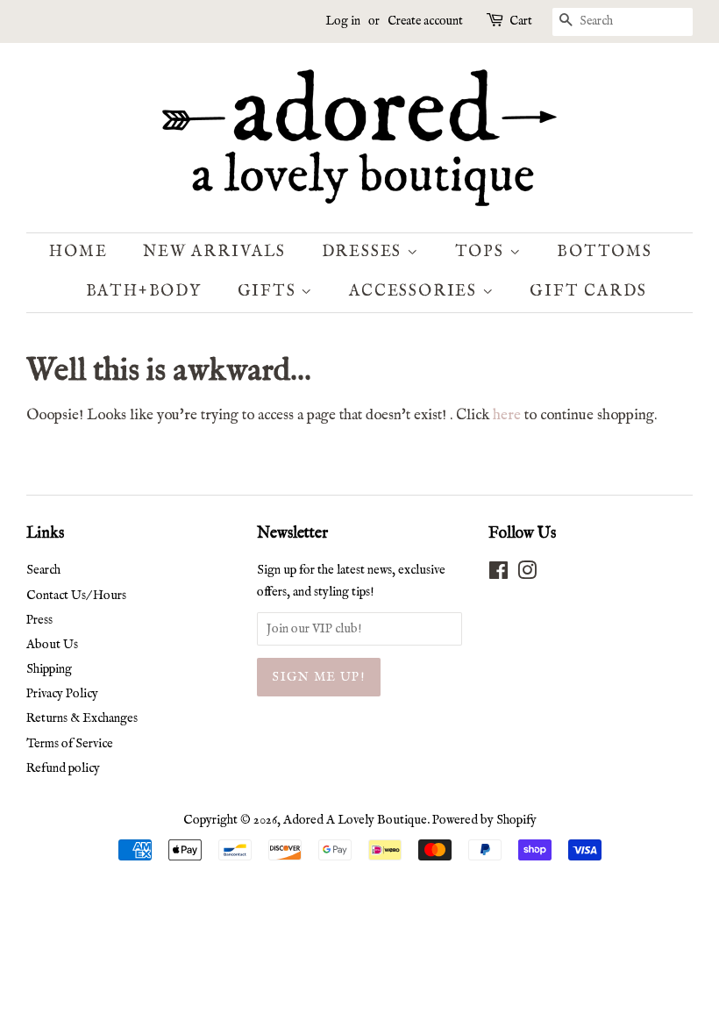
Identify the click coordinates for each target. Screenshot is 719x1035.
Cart (520, 21)
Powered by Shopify (484, 820)
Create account (425, 21)
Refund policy (63, 768)
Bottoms (604, 252)
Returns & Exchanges (82, 718)
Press (39, 620)
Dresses (364, 252)
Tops (482, 252)
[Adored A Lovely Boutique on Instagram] (527, 574)
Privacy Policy (62, 694)
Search (43, 570)
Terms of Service (69, 744)
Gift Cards (588, 292)
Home (78, 252)
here (507, 415)
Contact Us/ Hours (76, 595)
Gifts (270, 292)
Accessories (415, 292)
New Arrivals (214, 252)
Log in (342, 21)
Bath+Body (144, 292)
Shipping (49, 669)
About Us (52, 645)
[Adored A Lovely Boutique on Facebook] (498, 574)
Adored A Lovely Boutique (355, 820)
